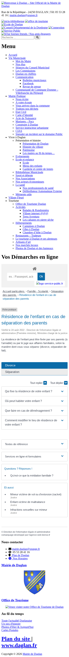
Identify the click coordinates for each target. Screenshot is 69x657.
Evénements (22, 156)
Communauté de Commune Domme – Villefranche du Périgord (37, 91)
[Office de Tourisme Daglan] (34, 606)
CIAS (19, 130)
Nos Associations (25, 178)
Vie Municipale (17, 58)
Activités (20, 207)
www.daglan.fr (19, 645)
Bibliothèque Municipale (29, 172)
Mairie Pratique (17, 96)
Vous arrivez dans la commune (33, 105)
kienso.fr (46, 535)
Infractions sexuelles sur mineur (28, 509)
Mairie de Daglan (32, 653)
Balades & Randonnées (36, 210)
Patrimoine (29, 149)
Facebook (28, 83)
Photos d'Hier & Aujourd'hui (17, 626)
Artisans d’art (23, 241)
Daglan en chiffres (26, 73)
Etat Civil (21, 111)
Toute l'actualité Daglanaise (16, 620)
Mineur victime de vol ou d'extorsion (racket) (35, 494)
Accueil (12, 54)
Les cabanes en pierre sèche (38, 219)
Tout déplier (57, 382)
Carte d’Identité (24, 115)
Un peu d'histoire (11, 623)
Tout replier (36, 382)
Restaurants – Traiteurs (28, 235)
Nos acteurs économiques (30, 181)
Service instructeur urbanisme (32, 127)
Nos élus (20, 64)
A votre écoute (24, 102)
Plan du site (16, 639)
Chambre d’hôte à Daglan (37, 232)
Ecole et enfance (25, 159)
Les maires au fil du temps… (39, 153)
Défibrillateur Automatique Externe (42, 191)
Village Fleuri (16, 197)
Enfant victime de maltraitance (27, 501)
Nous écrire (22, 99)
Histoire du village (33, 146)
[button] (34, 391)
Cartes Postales (9, 630)
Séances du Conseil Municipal (32, 67)
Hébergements (24, 222)
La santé (20, 184)
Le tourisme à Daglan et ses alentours (36, 238)
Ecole (26, 162)
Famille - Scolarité (38, 291)
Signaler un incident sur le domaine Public (39, 134)
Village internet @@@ (35, 213)
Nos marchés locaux (27, 245)
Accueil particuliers (14, 291)
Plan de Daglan (20, 555)
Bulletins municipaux (34, 80)
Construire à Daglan (27, 124)
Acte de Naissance (26, 118)
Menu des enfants (32, 165)
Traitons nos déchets (27, 108)
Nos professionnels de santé (38, 188)
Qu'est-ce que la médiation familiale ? (31, 475)
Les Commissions (25, 70)
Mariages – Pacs (25, 121)
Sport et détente (24, 175)
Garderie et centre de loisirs (38, 169)
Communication (24, 77)
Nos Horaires (19, 558)
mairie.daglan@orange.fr (24, 15)
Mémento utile (24, 194)
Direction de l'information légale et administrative (27, 532)
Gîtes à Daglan (31, 229)
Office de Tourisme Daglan (31, 203)
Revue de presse (32, 86)
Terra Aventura (31, 216)
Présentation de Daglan (35, 143)
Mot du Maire (23, 61)
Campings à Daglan (34, 226)
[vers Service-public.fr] (49, 283)
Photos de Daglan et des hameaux (34, 248)
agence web (35, 535)
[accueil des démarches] (34, 268)
